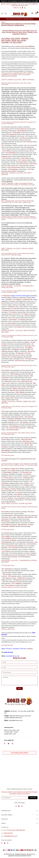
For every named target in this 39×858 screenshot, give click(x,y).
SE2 (19, 129)
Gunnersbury (29, 265)
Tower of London (21, 237)
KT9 (31, 481)
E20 (15, 327)
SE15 (3, 151)
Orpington (7, 521)
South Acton (5, 264)
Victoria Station (9, 207)
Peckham (8, 151)
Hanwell (16, 273)
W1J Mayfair (19, 192)
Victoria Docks (11, 323)
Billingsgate (4, 239)
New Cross (33, 149)
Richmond (16, 106)
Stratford (23, 319)
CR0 (2, 411)
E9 (10, 312)
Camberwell (12, 134)
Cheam (27, 441)
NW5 (22, 381)
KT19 (16, 492)
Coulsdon (25, 422)
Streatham (20, 108)
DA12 (10, 547)
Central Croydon (14, 429)
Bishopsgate (26, 295)
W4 (19, 265)
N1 (2, 340)
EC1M (23, 223)
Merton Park (29, 115)
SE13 (3, 149)
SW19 (34, 113)
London (17, 46)
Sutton (6, 437)
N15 (26, 353)
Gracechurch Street (23, 239)
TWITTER (23, 648)
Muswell (21, 353)
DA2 (25, 533)
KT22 (15, 498)
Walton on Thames (10, 489)
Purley (32, 428)
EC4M (19, 241)
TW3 (3, 572)
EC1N (3, 226)
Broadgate (4, 232)
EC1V (35, 226)
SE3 (18, 130)
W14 (26, 282)
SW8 (12, 95)
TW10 (4, 581)
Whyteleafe (18, 418)
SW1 (2, 88)
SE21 (19, 160)
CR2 (33, 415)
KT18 (18, 490)
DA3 (2, 536)
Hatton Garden (9, 226)
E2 (23, 299)
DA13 (3, 549)
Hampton (11, 585)
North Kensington (14, 276)
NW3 (31, 376)
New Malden (7, 472)
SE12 (25, 145)
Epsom (3, 490)
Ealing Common (14, 269)
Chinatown (8, 190)
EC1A (3, 223)
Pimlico (23, 211)
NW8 (14, 388)
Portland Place (8, 188)
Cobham (26, 485)
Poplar (14, 316)
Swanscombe (13, 546)
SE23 (31, 163)
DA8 (36, 542)
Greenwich (30, 141)
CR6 (10, 426)
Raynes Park (32, 117)
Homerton (14, 312)
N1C (15, 342)
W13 (8, 282)
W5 (29, 267)
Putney (29, 104)
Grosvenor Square (21, 194)
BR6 (2, 521)
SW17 (24, 111)
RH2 (10, 459)
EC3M (14, 236)
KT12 (3, 489)
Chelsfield (12, 526)
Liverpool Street (12, 232)
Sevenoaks (24, 524)
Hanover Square (6, 195)
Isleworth (8, 578)
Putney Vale (9, 106)
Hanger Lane (5, 271)
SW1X (29, 213)
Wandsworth (14, 113)
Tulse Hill (26, 88)
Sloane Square (5, 213)
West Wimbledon (23, 117)
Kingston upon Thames (17, 468)
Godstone (4, 460)
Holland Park (12, 275)
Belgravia (34, 213)
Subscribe (33, 797)
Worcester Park (27, 472)
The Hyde (16, 390)
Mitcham (34, 111)
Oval (13, 99)
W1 (2, 258)
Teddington (18, 583)
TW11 (13, 583)
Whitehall (8, 206)
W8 (30, 273)
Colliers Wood (12, 115)
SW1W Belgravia (31, 211)
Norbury (3, 110)
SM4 (25, 443)
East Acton (12, 264)
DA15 (11, 553)
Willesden (22, 392)
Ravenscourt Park (26, 271)
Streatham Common (29, 108)
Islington (18, 230)
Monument (33, 237)
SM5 (31, 445)
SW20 (16, 117)
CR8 (28, 428)
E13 (22, 314)
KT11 (22, 485)
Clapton (11, 306)
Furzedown (12, 111)
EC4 (5, 181)
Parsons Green (14, 93)
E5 (8, 306)
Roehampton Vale (6, 108)
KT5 (24, 474)
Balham (15, 89)
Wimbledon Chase (23, 119)
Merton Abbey (21, 115)
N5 (26, 347)
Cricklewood (17, 374)
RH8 (27, 459)
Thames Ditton (8, 478)
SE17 (10, 154)
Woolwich (4, 156)
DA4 (2, 538)
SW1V (24, 209)
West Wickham (29, 517)
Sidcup (8, 551)
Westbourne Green (6, 262)
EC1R (16, 226)
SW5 (27, 91)
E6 (13, 308)
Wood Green (21, 360)
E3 (35, 301)
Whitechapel (6, 295)
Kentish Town (28, 381)
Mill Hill (32, 387)
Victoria (6, 88)
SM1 (2, 437)
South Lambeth (18, 95)
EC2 (22, 180)
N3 (32, 344)
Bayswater (14, 260)
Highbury (29, 347)
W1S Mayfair (30, 194)
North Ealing (23, 269)
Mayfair (13, 258)
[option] (19, 19)
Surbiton (28, 474)
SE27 (29, 169)
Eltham (24, 138)
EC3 (31, 180)
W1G (28, 190)
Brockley (17, 132)
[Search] (5, 13)
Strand (9, 180)
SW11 (4, 100)
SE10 (24, 141)
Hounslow (8, 574)
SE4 (13, 132)
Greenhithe (33, 544)
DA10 (7, 546)
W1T (19, 195)
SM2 (22, 439)
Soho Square (16, 190)
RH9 (34, 459)
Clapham (16, 91)
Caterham (30, 417)
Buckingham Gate (24, 207)
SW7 (21, 93)
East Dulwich (23, 162)
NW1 (2, 370)
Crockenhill (4, 526)
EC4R (7, 243)
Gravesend (15, 547)
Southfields (4, 117)
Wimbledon (4, 115)
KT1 (2, 468)
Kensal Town (9, 278)
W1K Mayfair (11, 194)
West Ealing (13, 282)
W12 (11, 280)
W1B (2, 188)
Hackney (24, 230)
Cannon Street (14, 243)
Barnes (26, 102)
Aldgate (9, 236)
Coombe (12, 470)
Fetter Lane (13, 241)
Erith (2, 544)
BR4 (18, 517)
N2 (31, 342)
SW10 (17, 99)
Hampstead (4, 377)
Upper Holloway (32, 358)
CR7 (7, 428)
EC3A (32, 234)
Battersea (8, 97)
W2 (2, 260)
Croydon (6, 411)
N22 (16, 360)
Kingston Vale (23, 104)
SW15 (16, 104)
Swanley (30, 524)
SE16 (7, 153)
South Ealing (5, 269)
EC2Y (22, 234)
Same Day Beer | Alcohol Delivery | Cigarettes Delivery (19, 19)
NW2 (11, 374)
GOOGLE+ (9, 648)
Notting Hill (28, 260)
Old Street (19, 295)
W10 (7, 276)
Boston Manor (23, 273)
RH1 (2, 459)
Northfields (20, 282)
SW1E (25, 206)
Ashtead (10, 498)
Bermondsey (5, 129)
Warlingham (15, 426)
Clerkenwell (28, 223)
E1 (2, 295)
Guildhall (17, 234)
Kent (25, 46)
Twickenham (8, 569)
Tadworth (20, 494)
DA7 (18, 542)
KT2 (9, 470)
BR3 (15, 515)
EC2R (5, 234)
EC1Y (23, 228)
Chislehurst (7, 524)
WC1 (21, 178)
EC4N (28, 241)
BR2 (29, 511)
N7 (32, 349)
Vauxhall (25, 95)
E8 (3, 310)
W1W (17, 197)
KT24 (26, 500)
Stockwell (22, 91)
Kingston (6, 468)
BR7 (2, 524)
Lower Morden (5, 119)
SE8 (35, 136)
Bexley (14, 540)
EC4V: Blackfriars (24, 243)
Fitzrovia (23, 195)
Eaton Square (5, 215)
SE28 (14, 171)
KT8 (24, 478)
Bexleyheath (7, 542)
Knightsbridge (5, 91)
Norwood (8, 158)
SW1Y (21, 215)
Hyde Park (21, 260)
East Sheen (10, 104)
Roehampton (26, 106)
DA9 (28, 544)
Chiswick (22, 265)
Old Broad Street (27, 232)
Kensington (30, 93)
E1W (14, 299)
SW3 (19, 89)
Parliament (8, 209)
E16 (6, 323)
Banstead (4, 452)
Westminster (23, 258)
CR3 (26, 417)
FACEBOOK (16, 648)
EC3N (7, 237)
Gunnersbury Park (11, 265)
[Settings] (32, 13)
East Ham (17, 308)
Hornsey (32, 351)
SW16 (14, 108)
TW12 (6, 585)
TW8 (18, 578)
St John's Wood (20, 388)
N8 (28, 351)
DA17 (28, 555)
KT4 (21, 472)
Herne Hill (25, 165)
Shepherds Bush (18, 280)
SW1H (17, 207)
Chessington (5, 483)
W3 (14, 262)
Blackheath (23, 130)
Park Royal (19, 264)
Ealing (32, 267)
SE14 (28, 149)
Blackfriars (9, 181)
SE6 (3, 136)
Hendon (10, 381)
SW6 (3, 93)
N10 (17, 353)
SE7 (27, 136)
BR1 (2, 511)
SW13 (21, 102)
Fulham (7, 93)
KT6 (16, 476)
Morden (11, 117)
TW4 (3, 574)
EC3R (28, 237)
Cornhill (15, 239)
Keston (22, 517)
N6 (12, 349)
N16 (11, 357)
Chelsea (23, 89)
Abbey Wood (24, 129)
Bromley (6, 511)
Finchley (3, 346)
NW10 (17, 392)
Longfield (7, 536)
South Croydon (5, 417)
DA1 (2, 533)
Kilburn (3, 385)
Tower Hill (12, 237)
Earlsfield (29, 113)
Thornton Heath (13, 428)
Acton (17, 262)
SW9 (25, 97)
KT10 (32, 483)
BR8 (19, 524)
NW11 (3, 398)
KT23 (3, 500)
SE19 (3, 158)
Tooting (29, 111)
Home (3, 22)
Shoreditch (12, 230)
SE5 (8, 134)
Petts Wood (4, 519)
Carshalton (4, 447)
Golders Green (9, 398)
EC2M (29, 230)
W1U (6, 197)
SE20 (22, 158)
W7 (13, 273)
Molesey (27, 478)
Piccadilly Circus (29, 192)
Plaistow (26, 314)
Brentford (23, 578)
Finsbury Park (31, 346)
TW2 (5, 570)
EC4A (7, 241)
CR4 (9, 420)
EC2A (6, 230)
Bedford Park (23, 267)
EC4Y (31, 243)
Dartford (6, 533)
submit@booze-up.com (10, 836)
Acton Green (14, 267)
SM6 (2, 450)
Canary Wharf (13, 319)
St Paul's (23, 241)
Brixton (14, 88)
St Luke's (27, 228)
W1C (23, 188)
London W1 (7, 258)
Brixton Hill (20, 88)
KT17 (34, 489)
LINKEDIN (30, 648)
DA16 (3, 555)
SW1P (3, 209)
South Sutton (28, 439)
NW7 (28, 387)
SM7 (35, 450)
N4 (25, 346)
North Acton (30, 262)
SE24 (20, 165)
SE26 (9, 169)
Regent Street (18, 188)
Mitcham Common (31, 110)
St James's (26, 215)
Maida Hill (29, 275)
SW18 (9, 113)
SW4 (12, 91)
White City (26, 280)
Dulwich (24, 160)
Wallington (7, 450)
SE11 (2, 145)
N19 (26, 358)
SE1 (2, 127)
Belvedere (33, 555)
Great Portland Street (25, 197)
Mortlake (4, 104)
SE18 (35, 154)
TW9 (14, 580)
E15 (19, 319)
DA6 (2, 542)
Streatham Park (11, 110)
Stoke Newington (18, 357)
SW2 (10, 88)
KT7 (2, 478)
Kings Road (23, 213)
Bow (2, 303)
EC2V (12, 234)
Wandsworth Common (12, 102)
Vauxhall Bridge (16, 209)
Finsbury (20, 226)
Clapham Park (8, 89)
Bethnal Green (28, 299)
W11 (15, 278)
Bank (8, 234)
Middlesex (31, 46)
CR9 (7, 429)
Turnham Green (6, 267)
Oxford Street (29, 188)
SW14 (30, 102)
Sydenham (15, 169)
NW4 (6, 381)
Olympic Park (21, 327)
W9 (18, 275)
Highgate (16, 349)
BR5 (35, 517)
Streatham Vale (21, 110)
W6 (11, 271)
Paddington (7, 260)
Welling (7, 555)
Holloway (4, 351)
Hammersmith (16, 271)
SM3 (24, 441)
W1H (7, 192)
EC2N (20, 232)
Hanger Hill (26, 264)
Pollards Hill (4, 111)
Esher (3, 485)
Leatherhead (21, 498)
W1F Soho (23, 190)
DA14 (3, 551)
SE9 (21, 138)
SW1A (3, 206)
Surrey (22, 46)
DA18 (20, 557)
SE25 (8, 167)
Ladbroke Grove (25, 276)
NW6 (34, 383)
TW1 (2, 569)
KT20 (15, 494)
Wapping (18, 299)
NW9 (11, 390)
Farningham (7, 538)
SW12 (24, 100)
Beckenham (9, 515)
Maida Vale (23, 275)
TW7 (3, 578)
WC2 (32, 178)
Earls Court (32, 91)
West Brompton (31, 89)
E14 (10, 316)
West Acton (22, 262)
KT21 (5, 498)
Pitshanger (30, 269)
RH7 (18, 459)
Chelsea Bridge (30, 209)
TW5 (9, 576)
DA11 (26, 546)
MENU (3, 648)
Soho (17, 258)
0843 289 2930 (8, 833)
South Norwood (15, 167)
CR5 (21, 422)
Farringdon (4, 224)
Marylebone (12, 192)
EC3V (10, 239)
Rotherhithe (12, 153)
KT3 (2, 472)
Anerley (27, 158)
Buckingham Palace (17, 206)
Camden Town (9, 370)
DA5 (11, 540)
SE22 (17, 162)
